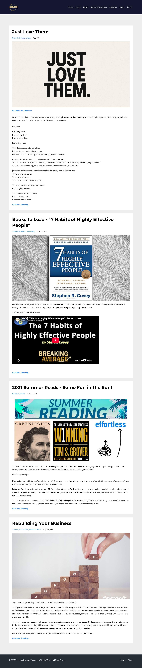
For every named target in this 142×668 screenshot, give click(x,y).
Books (86, 7)
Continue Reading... (21, 204)
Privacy (122, 660)
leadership (30, 231)
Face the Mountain (99, 7)
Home (70, 7)
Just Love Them (30, 31)
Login (129, 7)
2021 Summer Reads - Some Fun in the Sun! (62, 387)
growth (15, 38)
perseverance (35, 529)
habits (22, 231)
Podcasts (113, 7)
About (122, 7)
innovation (23, 529)
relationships (25, 38)
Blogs (78, 7)
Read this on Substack (22, 111)
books (15, 393)
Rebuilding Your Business (41, 523)
